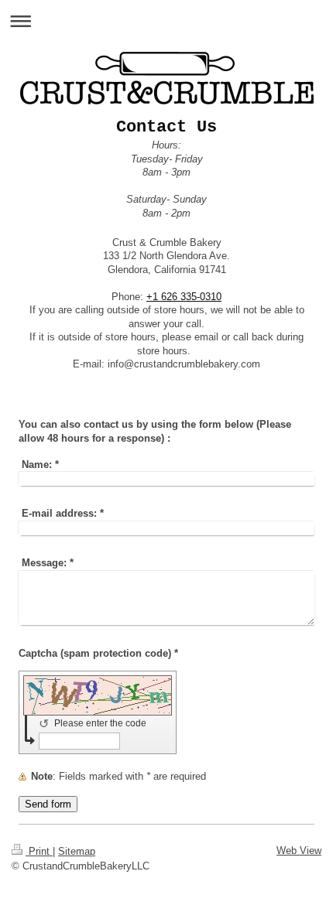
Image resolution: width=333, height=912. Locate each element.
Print (39, 851)
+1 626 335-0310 (183, 296)
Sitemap (76, 851)
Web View (298, 850)
